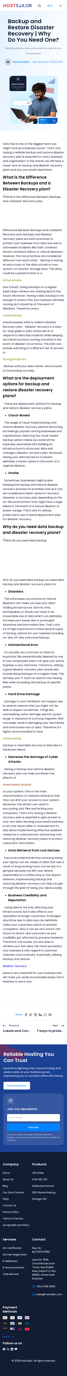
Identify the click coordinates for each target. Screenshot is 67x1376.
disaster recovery (15, 966)
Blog (50, 5)
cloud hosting (12, 738)
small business (12, 315)
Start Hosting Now (16, 1085)
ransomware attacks (17, 785)
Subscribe (33, 1127)
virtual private (12, 280)
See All (6, 1336)
